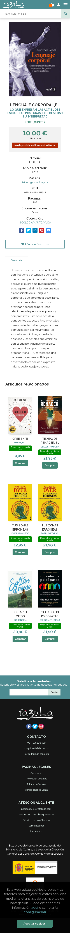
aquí (34, 907)
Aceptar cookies (35, 923)
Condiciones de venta (36, 789)
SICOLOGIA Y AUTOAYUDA (35, 222)
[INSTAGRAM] (41, 726)
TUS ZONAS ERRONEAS (20, 527)
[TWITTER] (35, 726)
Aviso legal (36, 773)
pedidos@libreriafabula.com (36, 809)
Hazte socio (36, 831)
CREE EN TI (20, 438)
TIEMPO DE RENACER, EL (50, 440)
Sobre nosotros (36, 825)
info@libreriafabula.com (36, 748)
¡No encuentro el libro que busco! (36, 814)
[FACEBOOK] (29, 726)
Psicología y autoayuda (35, 182)
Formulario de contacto (36, 754)
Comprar (20, 463)
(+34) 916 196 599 (36, 742)
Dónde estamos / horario (36, 820)
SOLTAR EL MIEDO (20, 614)
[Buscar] (65, 13)
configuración (35, 912)
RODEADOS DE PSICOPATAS (50, 614)
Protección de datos (36, 778)
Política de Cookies (36, 784)
